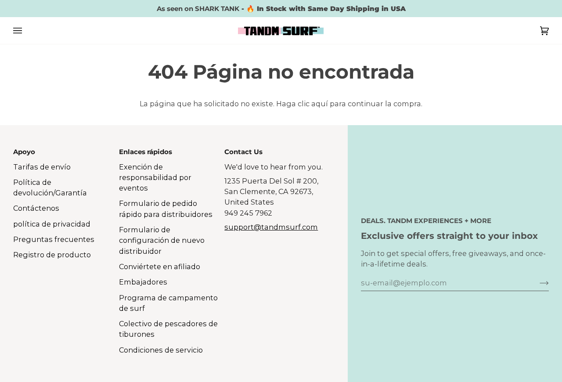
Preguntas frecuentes (53, 239)
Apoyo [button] (24, 152)
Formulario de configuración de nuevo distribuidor (162, 240)
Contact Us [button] (243, 152)
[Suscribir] (537, 283)
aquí (319, 103)
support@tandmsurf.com (271, 227)
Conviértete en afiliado (159, 266)
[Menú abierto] (26, 30)
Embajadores (143, 281)
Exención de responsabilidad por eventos (155, 177)
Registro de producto (52, 254)
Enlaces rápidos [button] (145, 152)
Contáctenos (36, 208)
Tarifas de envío (42, 166)
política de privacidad (51, 224)
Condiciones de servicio (161, 350)
